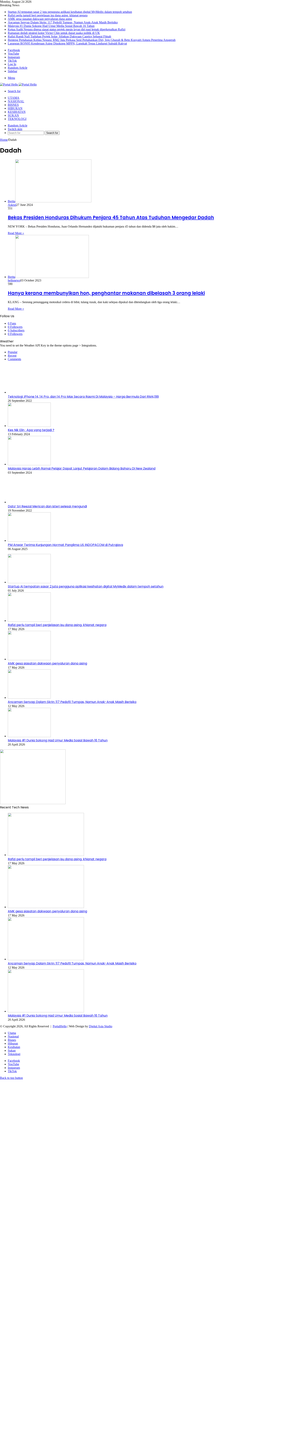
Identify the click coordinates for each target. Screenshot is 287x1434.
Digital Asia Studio (100, 1026)
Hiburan (15, 108)
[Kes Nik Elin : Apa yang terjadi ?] (29, 425)
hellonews (14, 280)
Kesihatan (17, 111)
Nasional (16, 101)
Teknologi (17, 119)
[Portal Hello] (18, 84)
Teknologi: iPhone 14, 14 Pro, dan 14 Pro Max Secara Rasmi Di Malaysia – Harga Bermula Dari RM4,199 (83, 396)
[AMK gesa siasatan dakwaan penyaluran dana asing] (29, 659)
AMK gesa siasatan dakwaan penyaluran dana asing (40, 19)
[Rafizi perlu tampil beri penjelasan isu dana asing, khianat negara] (29, 620)
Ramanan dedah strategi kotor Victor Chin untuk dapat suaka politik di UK (54, 33)
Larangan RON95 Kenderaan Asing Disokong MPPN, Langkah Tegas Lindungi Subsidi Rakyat (67, 43)
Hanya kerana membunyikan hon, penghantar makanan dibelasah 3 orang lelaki (106, 293)
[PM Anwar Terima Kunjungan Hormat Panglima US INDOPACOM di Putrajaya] (29, 540)
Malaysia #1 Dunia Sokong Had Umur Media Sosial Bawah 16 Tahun (51, 26)
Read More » (16, 233)
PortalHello (60, 1026)
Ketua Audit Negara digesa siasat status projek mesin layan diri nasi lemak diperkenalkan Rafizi (66, 29)
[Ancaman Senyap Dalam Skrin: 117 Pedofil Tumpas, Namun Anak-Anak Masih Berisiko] (29, 697)
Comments (14, 359)
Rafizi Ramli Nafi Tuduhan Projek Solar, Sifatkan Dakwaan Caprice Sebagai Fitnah (59, 36)
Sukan (13, 115)
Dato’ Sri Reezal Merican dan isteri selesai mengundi (47, 506)
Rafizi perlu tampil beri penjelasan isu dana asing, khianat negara (47, 15)
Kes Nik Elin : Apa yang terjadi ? (31, 430)
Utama (13, 97)
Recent (12, 355)
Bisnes (13, 104)
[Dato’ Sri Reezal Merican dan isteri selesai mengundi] (29, 502)
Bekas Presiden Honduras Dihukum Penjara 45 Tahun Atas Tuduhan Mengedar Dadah (111, 217)
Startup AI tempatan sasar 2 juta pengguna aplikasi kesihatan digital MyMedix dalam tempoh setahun (70, 11)
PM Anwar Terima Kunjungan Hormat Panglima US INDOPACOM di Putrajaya (65, 545)
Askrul (12, 204)
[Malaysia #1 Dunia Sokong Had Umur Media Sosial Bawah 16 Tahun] (29, 736)
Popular (12, 352)
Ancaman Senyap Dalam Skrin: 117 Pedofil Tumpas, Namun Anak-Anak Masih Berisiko (63, 22)
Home (4, 139)
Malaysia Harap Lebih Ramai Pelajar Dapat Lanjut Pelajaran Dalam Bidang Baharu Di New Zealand (81, 468)
